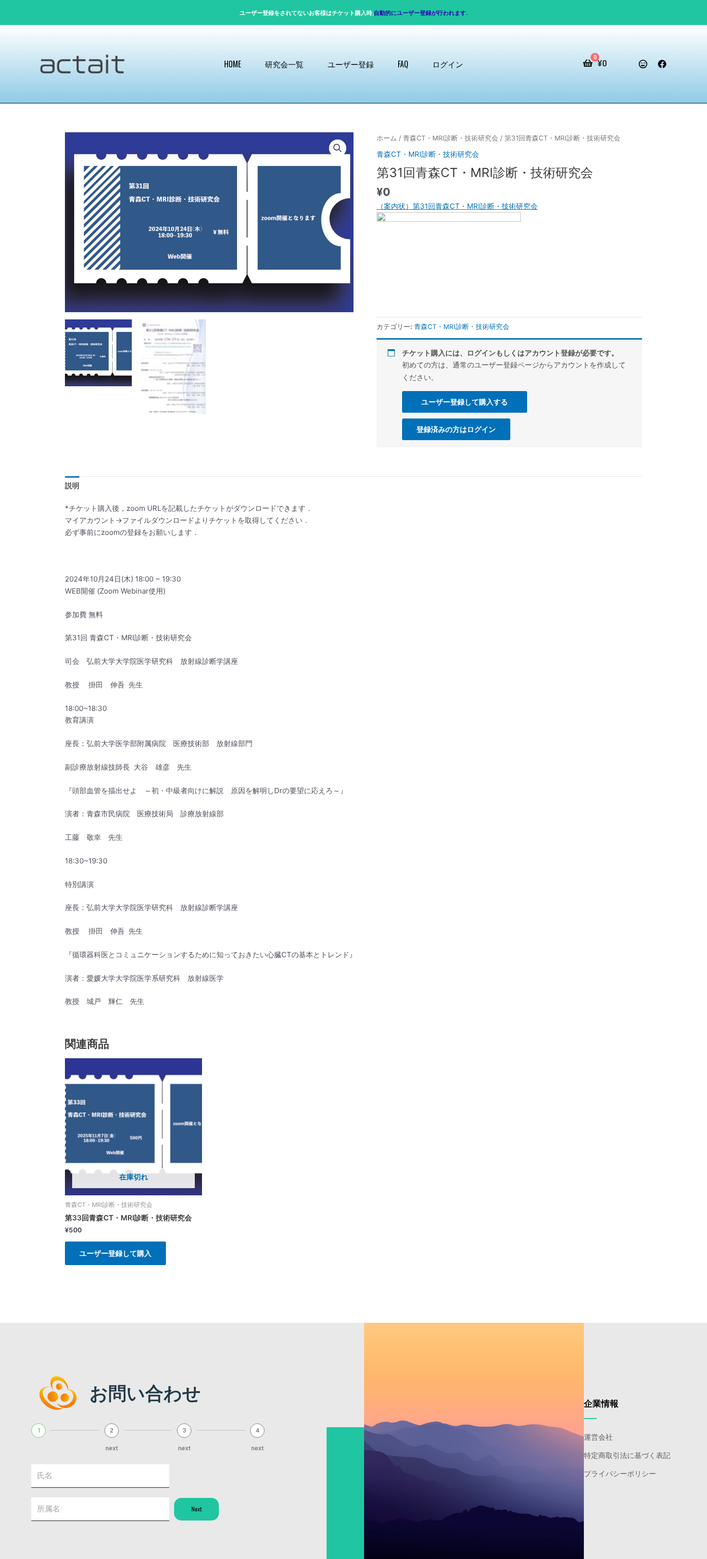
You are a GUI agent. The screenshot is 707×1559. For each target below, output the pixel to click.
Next (196, 1509)
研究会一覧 (284, 64)
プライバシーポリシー (620, 1473)
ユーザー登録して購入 (115, 1253)
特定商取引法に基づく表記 (627, 1454)
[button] (337, 148)
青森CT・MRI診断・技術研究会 (450, 138)
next (111, 1448)
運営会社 (598, 1436)
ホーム (387, 138)
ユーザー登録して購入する (464, 401)
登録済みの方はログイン (456, 429)
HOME (232, 64)
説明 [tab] (72, 485)
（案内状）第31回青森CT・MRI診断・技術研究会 (457, 206)
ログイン (447, 64)
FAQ (403, 64)
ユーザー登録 (351, 64)
